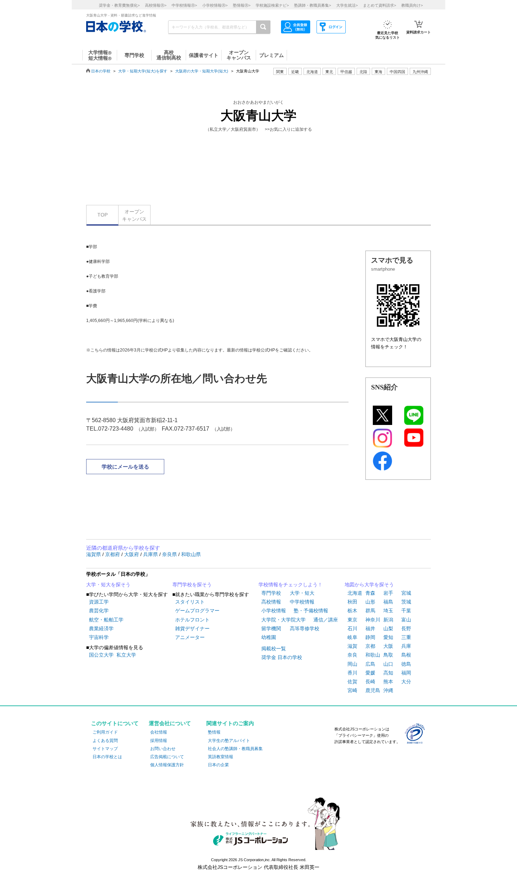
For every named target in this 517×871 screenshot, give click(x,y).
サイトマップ (105, 748)
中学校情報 (302, 602)
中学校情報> (184, 5)
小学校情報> (215, 5)
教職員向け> (412, 5)
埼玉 (388, 610)
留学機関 (271, 628)
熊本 (388, 681)
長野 (406, 628)
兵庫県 (151, 554)
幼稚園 (268, 637)
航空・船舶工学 (106, 619)
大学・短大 (302, 593)
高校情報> (155, 5)
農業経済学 (101, 628)
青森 (370, 593)
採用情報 (158, 740)
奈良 (352, 655)
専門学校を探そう (192, 584)
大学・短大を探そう (108, 584)
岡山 (352, 664)
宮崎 (352, 690)
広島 (370, 664)
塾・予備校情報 (311, 610)
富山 (406, 619)
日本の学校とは (107, 756)
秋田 (352, 602)
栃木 (352, 610)
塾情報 (214, 732)
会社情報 (158, 732)
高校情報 (271, 602)
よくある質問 (105, 740)
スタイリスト (190, 602)
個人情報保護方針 (167, 764)
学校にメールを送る (125, 467)
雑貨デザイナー (192, 628)
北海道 (312, 72)
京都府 (113, 554)
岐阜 (352, 637)
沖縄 (388, 690)
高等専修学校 (304, 628)
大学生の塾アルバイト (229, 740)
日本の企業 (218, 764)
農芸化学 (99, 610)
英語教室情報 (220, 756)
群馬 (370, 610)
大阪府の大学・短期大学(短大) (201, 71)
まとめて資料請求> (379, 5)
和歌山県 (191, 554)
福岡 (406, 673)
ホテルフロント (192, 619)
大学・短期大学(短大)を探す (142, 71)
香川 (352, 673)
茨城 (406, 602)
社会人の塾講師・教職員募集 (235, 748)
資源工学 (99, 602)
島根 (406, 655)
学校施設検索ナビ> (272, 5)
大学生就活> (347, 5)
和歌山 (372, 655)
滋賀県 (94, 554)
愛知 (388, 637)
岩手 (388, 593)
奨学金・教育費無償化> (119, 5)
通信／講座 (325, 619)
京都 (370, 646)
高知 (388, 673)
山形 (370, 602)
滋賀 (352, 646)
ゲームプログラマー (197, 610)
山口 (388, 664)
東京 (352, 619)
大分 (406, 681)
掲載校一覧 (273, 648)
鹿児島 (372, 690)
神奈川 (372, 619)
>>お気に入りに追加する (288, 129)
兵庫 (406, 646)
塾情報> (241, 5)
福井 (370, 628)
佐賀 (352, 681)
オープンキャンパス (134, 215)
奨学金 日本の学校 (281, 657)
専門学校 (271, 593)
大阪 (388, 646)
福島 (388, 602)
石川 (352, 628)
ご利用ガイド (105, 732)
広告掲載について (167, 756)
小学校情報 (273, 610)
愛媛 (370, 673)
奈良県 (170, 554)
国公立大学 (101, 655)
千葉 (406, 610)
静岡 (370, 637)
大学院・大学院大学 (283, 619)
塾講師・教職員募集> (312, 5)
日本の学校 (100, 71)
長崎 (370, 681)
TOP (102, 215)
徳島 (406, 664)
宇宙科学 (99, 637)
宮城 (406, 593)
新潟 (388, 619)
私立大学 (126, 655)
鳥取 (388, 655)
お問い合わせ (162, 748)
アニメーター (190, 637)
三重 (406, 637)
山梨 (388, 628)
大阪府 (132, 554)
